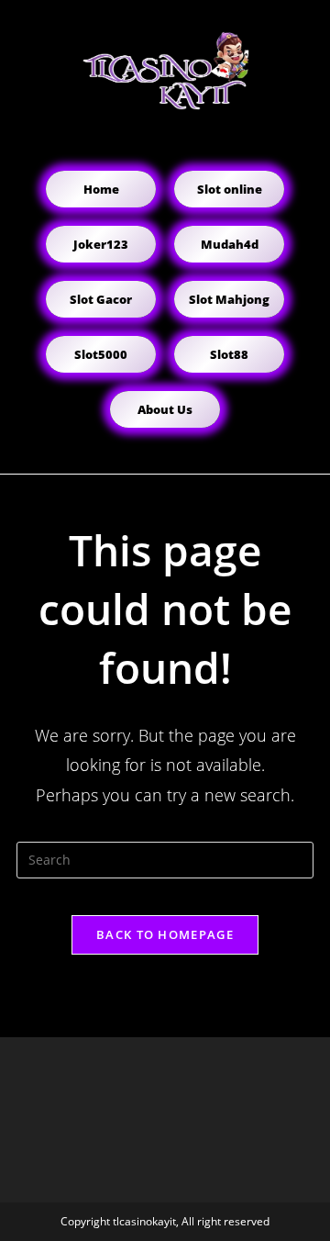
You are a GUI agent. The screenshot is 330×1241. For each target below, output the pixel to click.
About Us (165, 409)
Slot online (229, 189)
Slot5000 (100, 354)
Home (101, 189)
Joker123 (100, 244)
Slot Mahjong (229, 299)
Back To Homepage (165, 934)
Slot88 (229, 354)
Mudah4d (229, 244)
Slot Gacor (101, 299)
